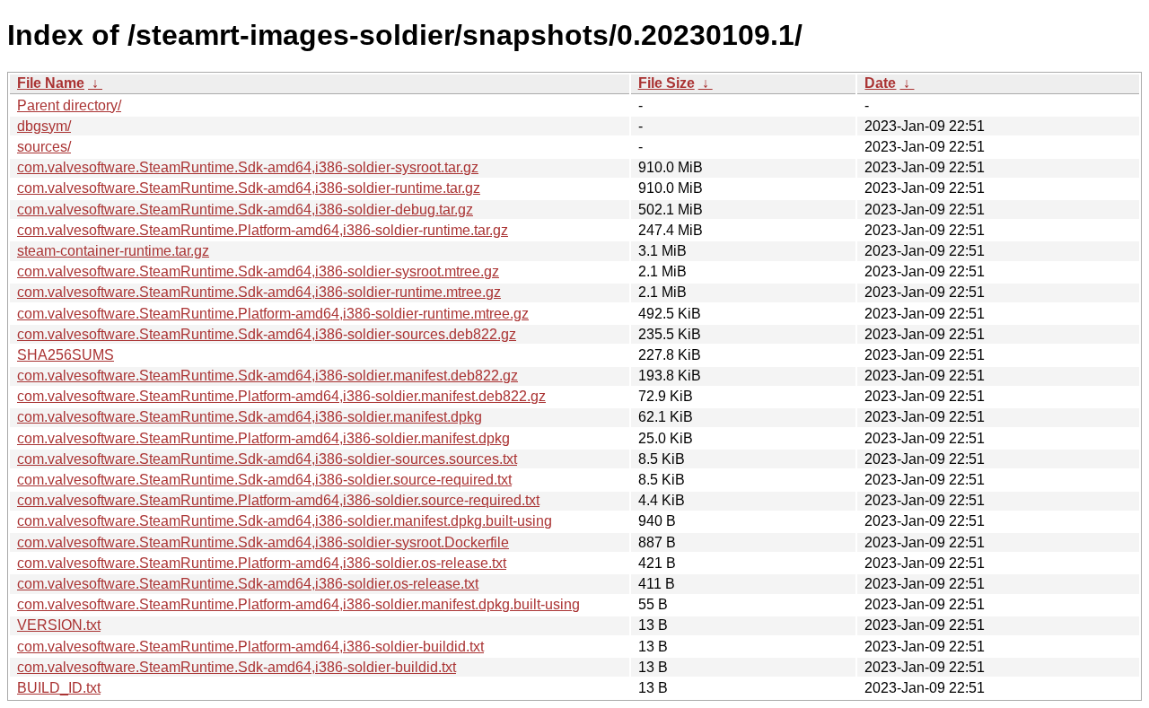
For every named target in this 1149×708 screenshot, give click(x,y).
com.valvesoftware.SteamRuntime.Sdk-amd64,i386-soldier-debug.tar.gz (245, 209)
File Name (50, 83)
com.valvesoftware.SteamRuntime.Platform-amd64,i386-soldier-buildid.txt (250, 646)
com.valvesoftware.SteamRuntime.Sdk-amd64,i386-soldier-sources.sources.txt (267, 459)
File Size (666, 83)
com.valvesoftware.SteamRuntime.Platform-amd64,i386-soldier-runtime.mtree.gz (273, 313)
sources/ (44, 146)
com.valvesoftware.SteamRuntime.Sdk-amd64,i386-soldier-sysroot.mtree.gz (258, 271)
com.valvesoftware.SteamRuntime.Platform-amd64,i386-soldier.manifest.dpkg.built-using (298, 604)
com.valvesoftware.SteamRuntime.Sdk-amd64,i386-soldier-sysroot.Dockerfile (263, 542)
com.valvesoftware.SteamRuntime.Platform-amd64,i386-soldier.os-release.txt (261, 563)
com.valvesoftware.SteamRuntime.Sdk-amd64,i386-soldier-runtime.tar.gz (248, 188)
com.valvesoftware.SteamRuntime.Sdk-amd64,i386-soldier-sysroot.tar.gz (247, 167)
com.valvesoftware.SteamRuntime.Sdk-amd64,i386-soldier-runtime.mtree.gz (259, 292)
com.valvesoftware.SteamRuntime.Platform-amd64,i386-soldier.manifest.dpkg (263, 438)
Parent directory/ (69, 105)
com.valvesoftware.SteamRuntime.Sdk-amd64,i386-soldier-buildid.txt (236, 667)
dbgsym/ (44, 126)
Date (880, 83)
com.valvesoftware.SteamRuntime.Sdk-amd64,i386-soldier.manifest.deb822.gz (267, 375)
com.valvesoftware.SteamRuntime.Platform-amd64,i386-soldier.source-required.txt (278, 500)
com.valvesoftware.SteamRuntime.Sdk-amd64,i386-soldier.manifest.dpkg (249, 416)
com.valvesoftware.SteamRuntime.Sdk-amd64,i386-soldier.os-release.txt (247, 583)
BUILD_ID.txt (59, 687)
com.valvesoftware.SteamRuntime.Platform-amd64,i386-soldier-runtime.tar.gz (262, 230)
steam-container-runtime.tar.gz (113, 250)
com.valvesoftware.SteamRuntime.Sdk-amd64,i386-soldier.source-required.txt (264, 479)
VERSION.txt (59, 625)
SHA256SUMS (65, 355)
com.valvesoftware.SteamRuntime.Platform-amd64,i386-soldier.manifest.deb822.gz (281, 396)
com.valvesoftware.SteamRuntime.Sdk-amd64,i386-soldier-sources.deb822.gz (266, 334)
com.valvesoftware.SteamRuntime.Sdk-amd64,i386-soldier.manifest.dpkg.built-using (284, 521)
